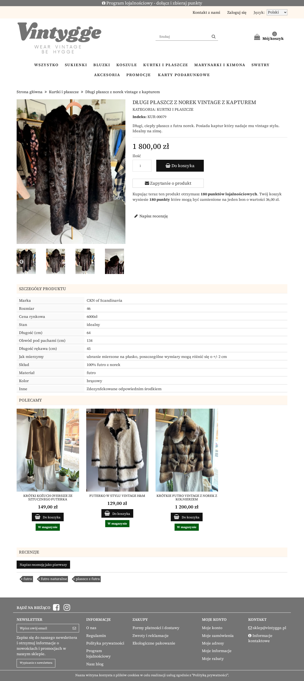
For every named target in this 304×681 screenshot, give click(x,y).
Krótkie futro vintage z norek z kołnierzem (187, 497)
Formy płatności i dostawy (156, 627)
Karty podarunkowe (184, 74)
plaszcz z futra (88, 578)
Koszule (126, 64)
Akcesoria (107, 74)
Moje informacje (217, 650)
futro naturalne (54, 578)
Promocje (138, 74)
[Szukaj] (213, 37)
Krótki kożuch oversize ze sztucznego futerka (47, 497)
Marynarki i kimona (219, 64)
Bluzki (101, 64)
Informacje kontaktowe (260, 638)
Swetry (261, 64)
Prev (21, 261)
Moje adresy (213, 643)
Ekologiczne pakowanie (154, 643)
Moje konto (212, 627)
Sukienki (76, 64)
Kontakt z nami (206, 12)
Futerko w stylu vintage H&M (117, 495)
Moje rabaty (213, 658)
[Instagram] (67, 608)
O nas (91, 627)
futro (28, 578)
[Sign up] (74, 628)
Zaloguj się (237, 12)
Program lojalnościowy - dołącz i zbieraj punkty (153, 3)
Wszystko (46, 64)
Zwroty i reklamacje (151, 635)
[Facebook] (56, 608)
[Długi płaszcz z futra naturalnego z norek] (27, 262)
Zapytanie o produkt (170, 183)
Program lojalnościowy (98, 653)
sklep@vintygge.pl (269, 627)
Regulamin (96, 635)
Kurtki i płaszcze (165, 64)
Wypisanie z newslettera (36, 663)
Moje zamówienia (218, 635)
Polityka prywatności (105, 643)
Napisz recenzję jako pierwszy (43, 564)
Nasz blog (95, 664)
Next (120, 261)
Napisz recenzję (153, 216)
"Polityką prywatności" (210, 675)
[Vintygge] (59, 38)
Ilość (137, 155)
